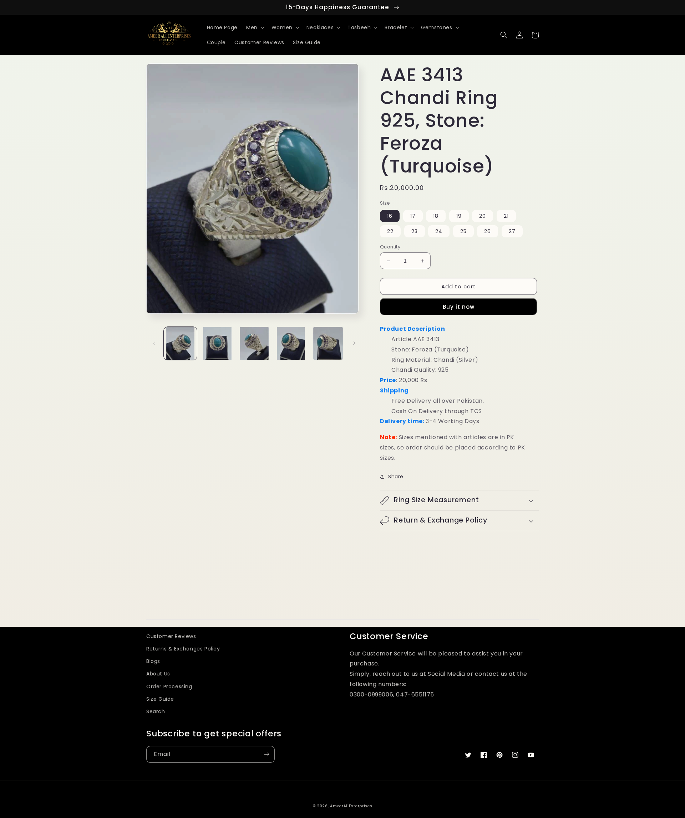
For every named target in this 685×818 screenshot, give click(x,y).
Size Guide (160, 699)
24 (438, 231)
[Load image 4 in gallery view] (291, 343)
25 (463, 231)
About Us (158, 673)
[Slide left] (154, 343)
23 (414, 231)
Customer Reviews (171, 636)
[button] (254, 27)
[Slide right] (354, 343)
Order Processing (169, 686)
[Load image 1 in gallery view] (180, 343)
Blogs (153, 661)
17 (413, 216)
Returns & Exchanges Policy (183, 648)
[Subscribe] (266, 754)
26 (487, 231)
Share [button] (396, 476)
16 (389, 216)
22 (390, 231)
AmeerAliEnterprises (351, 806)
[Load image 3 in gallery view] (254, 343)
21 (506, 216)
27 (512, 231)
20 (482, 216)
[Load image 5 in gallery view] (328, 343)
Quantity (390, 246)
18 (435, 216)
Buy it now (459, 306)
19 (459, 216)
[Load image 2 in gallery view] (217, 343)
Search (155, 711)
